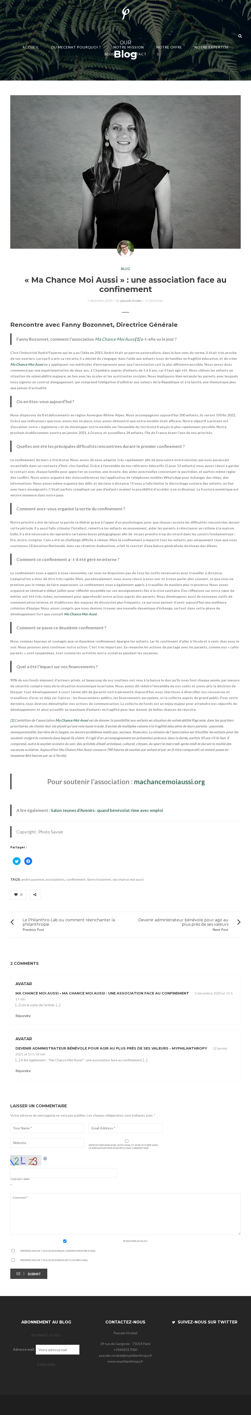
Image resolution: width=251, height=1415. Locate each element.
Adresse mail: (24, 1349)
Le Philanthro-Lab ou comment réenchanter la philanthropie (69, 922)
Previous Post (33, 929)
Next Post (220, 929)
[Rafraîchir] (45, 1158)
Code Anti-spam (19, 1179)
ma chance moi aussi (128, 879)
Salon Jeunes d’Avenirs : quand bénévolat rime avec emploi (107, 810)
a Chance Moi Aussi (82, 614)
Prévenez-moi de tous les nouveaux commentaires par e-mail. (58, 1251)
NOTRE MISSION (128, 47)
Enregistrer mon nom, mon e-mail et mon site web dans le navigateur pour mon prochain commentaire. (123, 1146)
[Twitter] (50, 894)
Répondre (23, 1016)
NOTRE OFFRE (169, 47)
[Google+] (58, 894)
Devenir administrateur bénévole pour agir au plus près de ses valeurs (183, 922)
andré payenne (32, 879)
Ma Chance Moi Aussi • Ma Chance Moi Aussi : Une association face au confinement (102, 993)
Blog (125, 269)
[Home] (125, 14)
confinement (76, 879)
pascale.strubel (130, 301)
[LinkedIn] (65, 894)
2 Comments (154, 301)
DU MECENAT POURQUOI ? (76, 47)
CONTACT (137, 54)
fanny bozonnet (99, 879)
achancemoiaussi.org (172, 781)
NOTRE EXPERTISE (212, 47)
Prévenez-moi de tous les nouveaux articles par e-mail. (54, 1260)
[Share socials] (34, 895)
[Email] (73, 894)
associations (55, 879)
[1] (12, 720)
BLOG (110, 54)
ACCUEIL (31, 47)
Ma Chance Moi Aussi (115, 339)
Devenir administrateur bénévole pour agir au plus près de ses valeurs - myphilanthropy (111, 1048)
